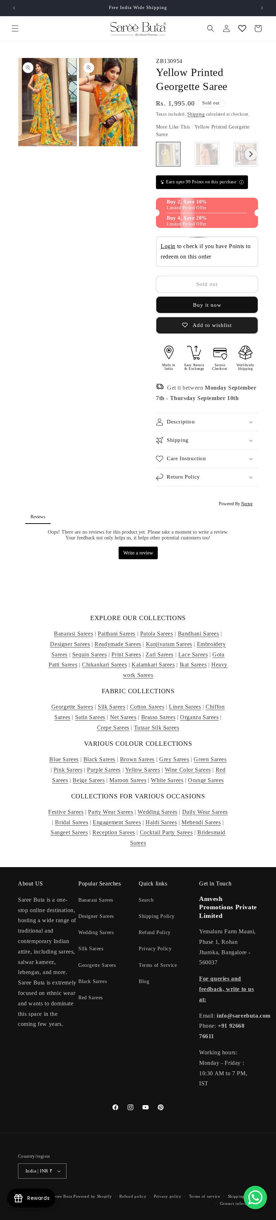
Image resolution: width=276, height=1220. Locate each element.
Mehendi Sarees (201, 822)
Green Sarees (210, 759)
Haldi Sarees (161, 822)
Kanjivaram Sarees (169, 644)
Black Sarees (99, 759)
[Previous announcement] (14, 8)
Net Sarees (123, 717)
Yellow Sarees (142, 770)
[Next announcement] (262, 8)
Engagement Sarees (117, 822)
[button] (15, 28)
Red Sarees (90, 997)
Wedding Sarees (157, 812)
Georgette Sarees (72, 707)
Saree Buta (62, 1196)
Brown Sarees (137, 759)
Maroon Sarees (127, 780)
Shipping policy (243, 1196)
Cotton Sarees (147, 707)
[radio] (168, 154)
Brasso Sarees (158, 717)
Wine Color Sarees (188, 770)
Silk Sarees (111, 707)
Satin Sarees (90, 717)
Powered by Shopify (92, 1196)
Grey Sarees (174, 759)
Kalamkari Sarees (153, 664)
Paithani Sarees (116, 634)
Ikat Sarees (193, 664)
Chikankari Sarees (104, 664)
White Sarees (167, 780)
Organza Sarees (199, 717)
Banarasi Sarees (73, 634)
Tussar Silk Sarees (156, 728)
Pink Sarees (68, 770)
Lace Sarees (193, 654)
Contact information (239, 1203)
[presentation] (251, 154)
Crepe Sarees (113, 728)
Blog (144, 981)
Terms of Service (158, 965)
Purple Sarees (104, 770)
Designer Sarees (70, 644)
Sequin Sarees (89, 654)
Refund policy (132, 1196)
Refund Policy (155, 932)
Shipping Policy (157, 916)
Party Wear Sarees (110, 812)
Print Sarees (126, 654)
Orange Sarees (206, 780)
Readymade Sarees (118, 644)
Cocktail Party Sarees (166, 832)
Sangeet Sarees (69, 832)
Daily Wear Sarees (205, 812)
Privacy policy (167, 1196)
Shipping (196, 114)
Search (146, 900)
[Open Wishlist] (242, 28)
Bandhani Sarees (198, 634)
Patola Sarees (156, 634)
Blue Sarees (64, 759)
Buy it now (207, 305)
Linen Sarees (185, 707)
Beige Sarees (89, 780)
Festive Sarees (65, 812)
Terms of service (204, 1196)
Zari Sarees (160, 654)
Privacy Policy (155, 948)
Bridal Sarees (71, 822)
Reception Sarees (113, 832)
